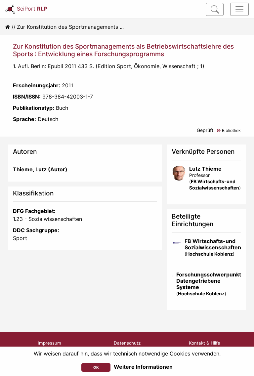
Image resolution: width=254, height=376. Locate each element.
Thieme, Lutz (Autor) (40, 169)
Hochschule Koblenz (209, 254)
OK (96, 367)
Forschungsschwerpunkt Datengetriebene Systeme (208, 280)
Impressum (49, 343)
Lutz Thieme (205, 168)
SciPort (32, 8)
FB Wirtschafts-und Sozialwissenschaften (213, 244)
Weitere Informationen (143, 366)
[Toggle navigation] (239, 9)
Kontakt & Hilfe (204, 343)
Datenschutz (127, 343)
